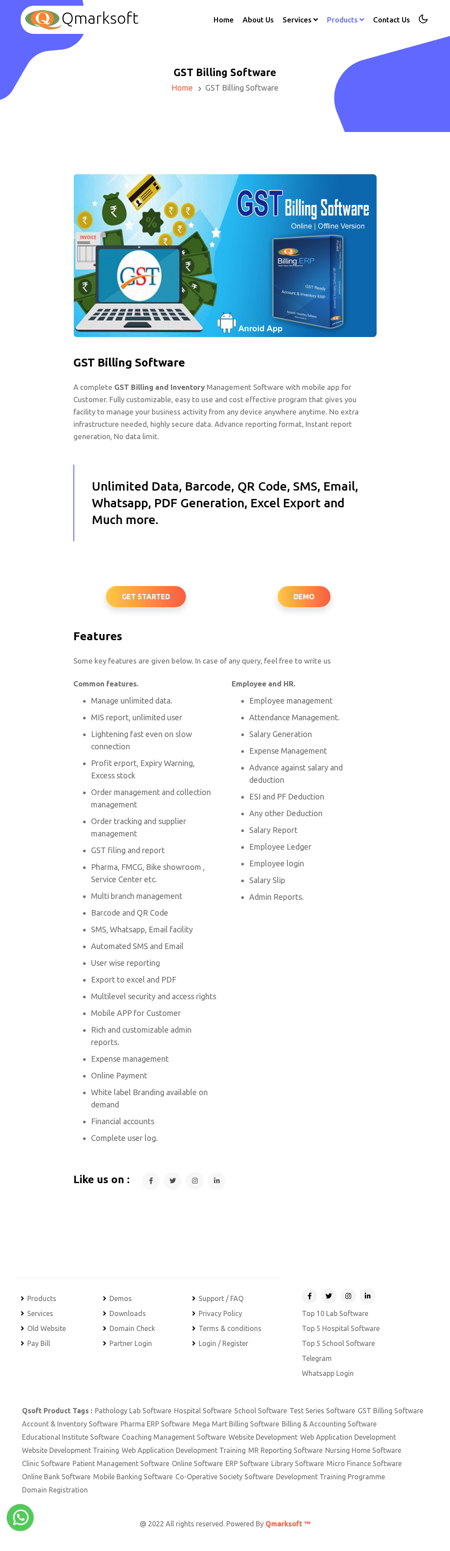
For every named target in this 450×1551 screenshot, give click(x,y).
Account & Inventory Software (70, 1424)
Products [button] (343, 19)
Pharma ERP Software (155, 1424)
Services (40, 1313)
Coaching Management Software (174, 1437)
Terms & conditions (230, 1328)
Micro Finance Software (364, 1463)
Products (41, 1298)
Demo (304, 597)
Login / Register (223, 1343)
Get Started (146, 597)
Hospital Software (203, 1411)
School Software (260, 1411)
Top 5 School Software (338, 1343)
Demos (120, 1298)
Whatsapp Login (328, 1373)
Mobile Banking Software (133, 1477)
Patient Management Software (121, 1463)
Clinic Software (46, 1463)
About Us (258, 19)
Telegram (317, 1358)
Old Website (46, 1328)
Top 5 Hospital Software (341, 1328)
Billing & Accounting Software (329, 1424)
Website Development (263, 1437)
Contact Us (391, 19)
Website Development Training (70, 1450)
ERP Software (247, 1463)
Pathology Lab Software (133, 1411)
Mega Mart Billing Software (235, 1424)
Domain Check (132, 1328)
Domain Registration (55, 1490)
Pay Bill (38, 1343)
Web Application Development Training (184, 1450)
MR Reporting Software (285, 1450)
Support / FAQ (221, 1298)
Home (224, 19)
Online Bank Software (56, 1477)
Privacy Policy (220, 1313)
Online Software (197, 1463)
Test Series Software (322, 1411)
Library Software (297, 1463)
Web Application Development (348, 1437)
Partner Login (130, 1343)
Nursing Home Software (363, 1450)
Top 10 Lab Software (335, 1313)
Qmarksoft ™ (287, 1524)
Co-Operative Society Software (224, 1477)
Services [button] (298, 19)
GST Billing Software (390, 1411)
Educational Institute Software (70, 1437)
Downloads (127, 1313)
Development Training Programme (330, 1477)
